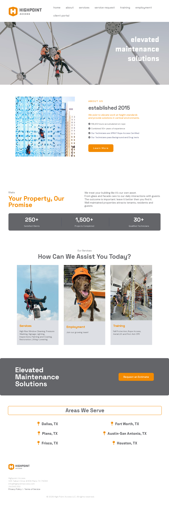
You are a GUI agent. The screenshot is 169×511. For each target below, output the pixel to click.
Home (137, 473)
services (84, 7)
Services (139, 482)
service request (105, 7)
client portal (61, 15)
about (70, 7)
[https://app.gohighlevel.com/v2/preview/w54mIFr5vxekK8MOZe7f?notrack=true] (70, 467)
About (138, 478)
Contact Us (140, 487)
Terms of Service (32, 489)
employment (143, 7)
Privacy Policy (15, 489)
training (125, 7)
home (56, 7)
